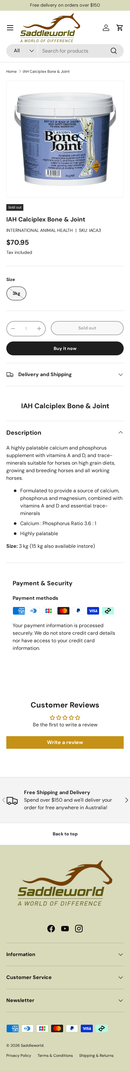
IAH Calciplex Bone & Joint (46, 71)
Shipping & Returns (96, 1055)
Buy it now (65, 348)
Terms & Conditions (55, 1055)
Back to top (65, 834)
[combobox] (65, 51)
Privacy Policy (18, 1055)
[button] (120, 28)
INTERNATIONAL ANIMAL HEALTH (39, 230)
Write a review (65, 742)
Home (11, 71)
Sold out (87, 328)
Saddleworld (32, 1045)
